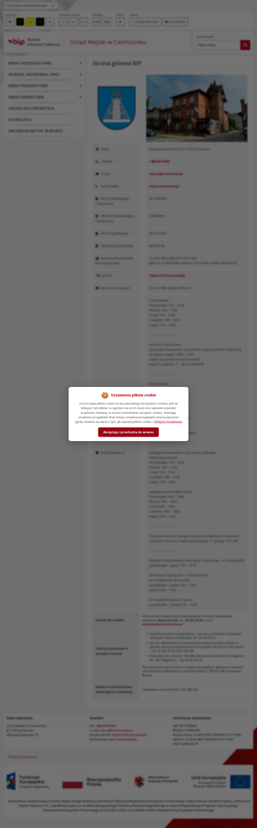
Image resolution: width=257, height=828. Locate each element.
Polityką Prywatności (168, 422)
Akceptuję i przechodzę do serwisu (128, 432)
